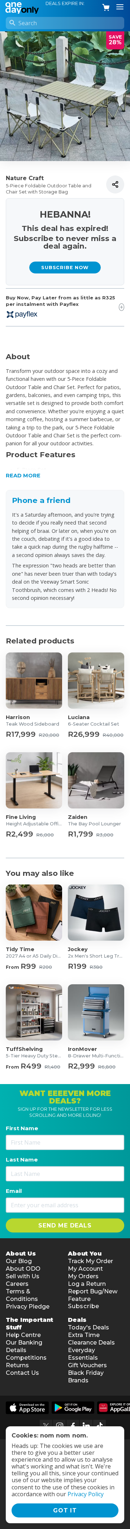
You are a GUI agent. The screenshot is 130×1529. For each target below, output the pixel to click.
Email (14, 1190)
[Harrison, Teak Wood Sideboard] (34, 680)
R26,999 (84, 734)
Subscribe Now (64, 267)
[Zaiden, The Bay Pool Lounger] (96, 780)
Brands (78, 1380)
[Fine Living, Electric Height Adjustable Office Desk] (34, 780)
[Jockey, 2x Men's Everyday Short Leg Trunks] (96, 912)
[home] (23, 7)
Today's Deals (88, 1327)
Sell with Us (22, 1276)
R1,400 (52, 1067)
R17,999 (21, 734)
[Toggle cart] (106, 7)
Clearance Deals (91, 1342)
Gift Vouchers (87, 1365)
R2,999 (81, 1066)
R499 (31, 1066)
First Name (22, 1128)
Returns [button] (17, 1365)
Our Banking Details (24, 1346)
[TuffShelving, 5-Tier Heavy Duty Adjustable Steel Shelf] (34, 1012)
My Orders (83, 1276)
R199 (77, 966)
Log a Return (87, 1283)
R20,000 (49, 735)
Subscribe (83, 1306)
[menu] (120, 7)
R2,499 (19, 834)
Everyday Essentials (83, 1354)
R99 (28, 966)
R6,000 (45, 835)
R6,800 (107, 1067)
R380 (96, 967)
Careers (17, 1283)
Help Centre (23, 1335)
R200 (45, 967)
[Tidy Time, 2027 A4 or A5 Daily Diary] (34, 912)
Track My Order (90, 1261)
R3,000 (104, 835)
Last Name (22, 1159)
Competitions (26, 1357)
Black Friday (86, 1372)
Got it (65, 1510)
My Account (85, 1268)
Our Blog (19, 1261)
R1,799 (80, 834)
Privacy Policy (86, 1494)
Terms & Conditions (22, 1295)
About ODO (23, 1268)
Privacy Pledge (27, 1306)
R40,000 (113, 735)
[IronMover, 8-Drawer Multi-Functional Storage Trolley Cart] (96, 1012)
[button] (65, 467)
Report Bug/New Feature (92, 1295)
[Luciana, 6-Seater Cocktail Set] (96, 680)
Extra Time (84, 1335)
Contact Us (22, 1372)
